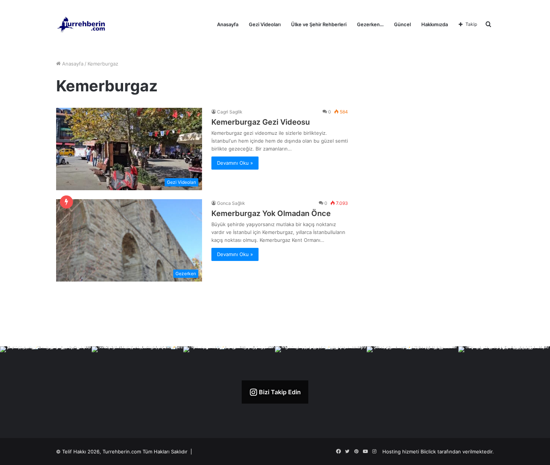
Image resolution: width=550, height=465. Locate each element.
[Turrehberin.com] (81, 24)
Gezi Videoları (265, 24)
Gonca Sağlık (231, 203)
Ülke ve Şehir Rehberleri (318, 24)
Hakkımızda (434, 24)
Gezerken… (370, 24)
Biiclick (428, 452)
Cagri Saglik (229, 112)
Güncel (402, 24)
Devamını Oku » (235, 163)
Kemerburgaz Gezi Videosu (260, 122)
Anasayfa (227, 24)
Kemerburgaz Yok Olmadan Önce (271, 213)
